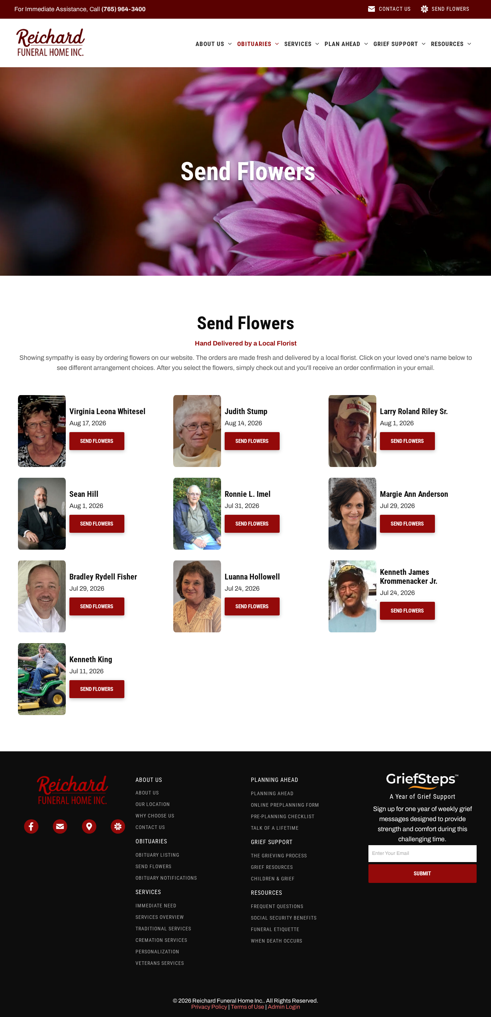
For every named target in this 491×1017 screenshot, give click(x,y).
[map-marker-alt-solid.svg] (89, 831)
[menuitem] (211, 43)
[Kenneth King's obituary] (42, 646)
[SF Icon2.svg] (117, 831)
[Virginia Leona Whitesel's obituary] (42, 398)
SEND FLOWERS (96, 441)
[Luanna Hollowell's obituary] (197, 564)
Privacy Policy (209, 1007)
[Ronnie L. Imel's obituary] (197, 481)
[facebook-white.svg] (31, 831)
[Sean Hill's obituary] (42, 481)
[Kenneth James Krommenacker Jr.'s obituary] (352, 564)
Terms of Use (247, 1007)
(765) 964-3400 (123, 9)
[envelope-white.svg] (60, 831)
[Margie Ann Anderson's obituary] (352, 481)
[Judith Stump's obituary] (197, 398)
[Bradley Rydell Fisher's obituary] (42, 564)
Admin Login (284, 1007)
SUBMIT (422, 873)
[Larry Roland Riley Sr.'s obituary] (352, 398)
